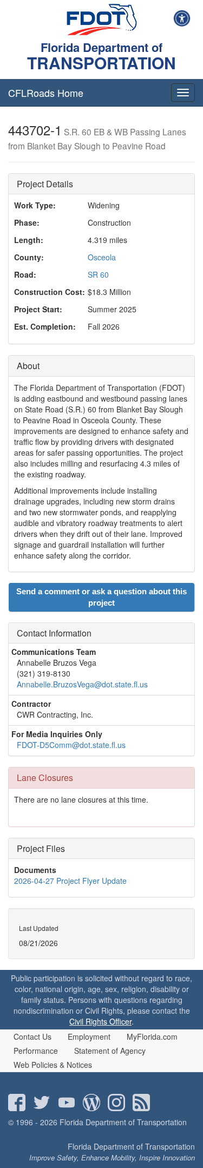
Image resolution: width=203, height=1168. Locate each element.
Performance (36, 1050)
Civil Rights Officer (100, 1021)
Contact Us (32, 1036)
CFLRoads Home (45, 93)
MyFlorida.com (152, 1036)
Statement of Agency (110, 1050)
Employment (89, 1036)
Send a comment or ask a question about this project (101, 597)
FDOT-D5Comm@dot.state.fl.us (71, 744)
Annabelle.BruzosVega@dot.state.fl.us (82, 684)
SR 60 (98, 274)
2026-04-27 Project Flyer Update (70, 880)
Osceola (102, 257)
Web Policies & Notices (53, 1064)
